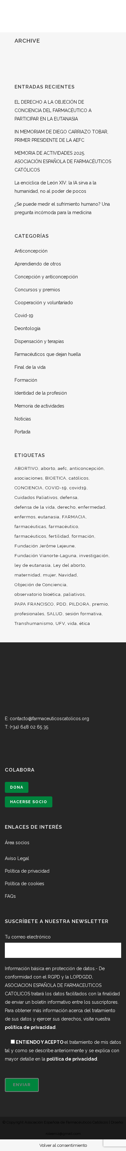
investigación (94, 555)
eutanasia (48, 516)
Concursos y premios (37, 289)
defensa (69, 497)
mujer (49, 575)
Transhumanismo (34, 623)
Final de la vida (30, 367)
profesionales (29, 613)
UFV (60, 623)
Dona (16, 787)
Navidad (67, 575)
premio (100, 604)
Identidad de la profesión (41, 393)
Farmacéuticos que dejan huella (48, 354)
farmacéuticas (30, 526)
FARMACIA (74, 516)
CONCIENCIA (29, 487)
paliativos (74, 594)
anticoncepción (87, 468)
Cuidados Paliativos (36, 497)
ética (84, 623)
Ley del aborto (69, 565)
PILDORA (79, 604)
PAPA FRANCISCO (34, 604)
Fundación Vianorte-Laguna (46, 555)
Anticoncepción (31, 251)
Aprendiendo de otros (38, 263)
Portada (22, 431)
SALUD (55, 613)
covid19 (78, 487)
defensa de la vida (35, 507)
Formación (26, 380)
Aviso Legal (17, 858)
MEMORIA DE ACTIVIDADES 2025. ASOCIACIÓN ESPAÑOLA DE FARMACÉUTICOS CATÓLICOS (63, 161)
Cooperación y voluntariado (44, 302)
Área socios (17, 842)
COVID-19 (56, 487)
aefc (62, 468)
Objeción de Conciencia (41, 584)
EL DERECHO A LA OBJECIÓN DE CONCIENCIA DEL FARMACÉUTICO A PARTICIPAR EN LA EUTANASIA (53, 110)
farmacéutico (63, 526)
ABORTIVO (26, 468)
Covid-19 (24, 315)
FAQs (10, 896)
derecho (67, 507)
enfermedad (91, 507)
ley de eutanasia (33, 565)
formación (83, 536)
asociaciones (29, 478)
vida (72, 623)
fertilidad (59, 536)
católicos (79, 478)
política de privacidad (30, 1027)
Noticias (23, 418)
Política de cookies (24, 883)
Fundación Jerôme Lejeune (45, 546)
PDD (62, 604)
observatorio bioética (38, 594)
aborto (48, 468)
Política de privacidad (27, 871)
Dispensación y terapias (39, 341)
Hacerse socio (28, 802)
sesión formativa (83, 613)
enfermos (25, 516)
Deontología (27, 328)
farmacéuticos (30, 536)
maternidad (27, 575)
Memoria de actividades (39, 406)
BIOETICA (55, 478)
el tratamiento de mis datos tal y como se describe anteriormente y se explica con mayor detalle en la (63, 1051)
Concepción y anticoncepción (46, 276)
